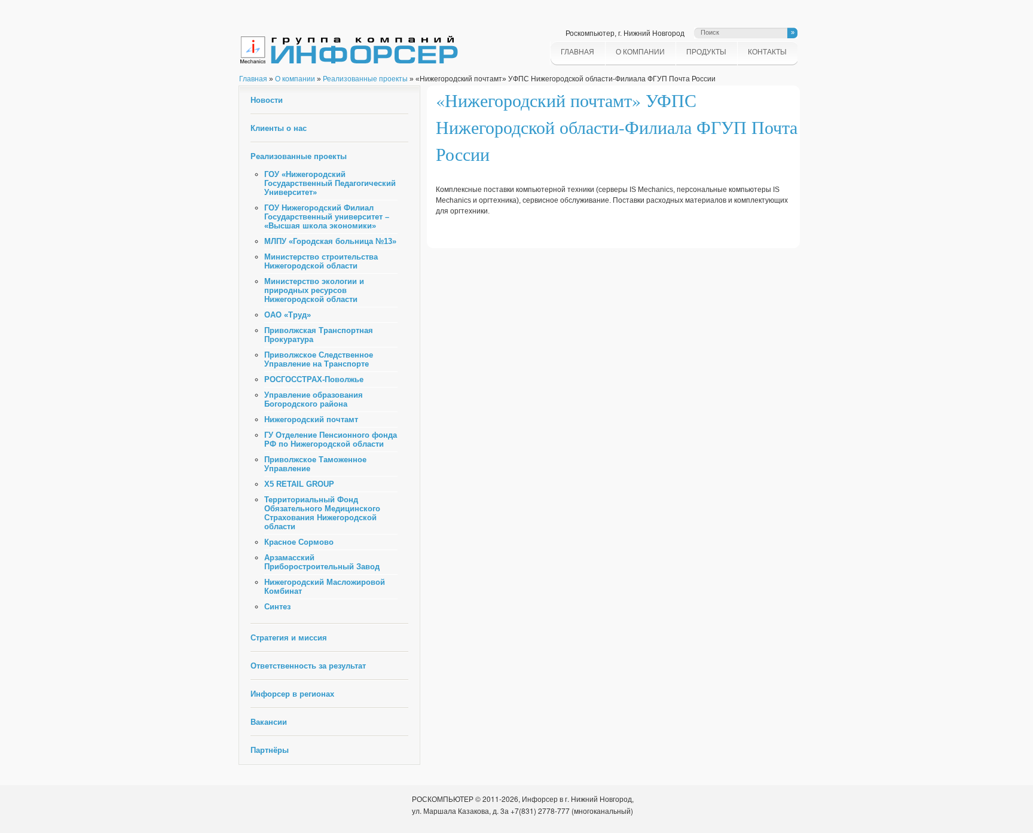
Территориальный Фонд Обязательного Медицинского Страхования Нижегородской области (322, 513)
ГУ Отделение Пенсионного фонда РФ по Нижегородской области (330, 439)
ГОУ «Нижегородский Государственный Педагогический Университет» (330, 183)
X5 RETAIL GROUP (299, 484)
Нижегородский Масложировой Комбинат (324, 587)
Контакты (767, 52)
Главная (577, 52)
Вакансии (268, 722)
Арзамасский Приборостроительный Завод (322, 562)
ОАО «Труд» (287, 314)
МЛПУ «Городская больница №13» (330, 241)
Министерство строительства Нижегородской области (321, 261)
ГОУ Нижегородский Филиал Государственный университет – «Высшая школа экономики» (326, 216)
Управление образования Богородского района (313, 399)
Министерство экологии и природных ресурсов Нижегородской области (314, 290)
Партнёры (269, 750)
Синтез (277, 606)
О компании (640, 52)
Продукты (706, 52)
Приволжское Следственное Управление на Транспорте (318, 359)
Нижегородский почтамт (311, 419)
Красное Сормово (299, 542)
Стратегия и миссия (288, 637)
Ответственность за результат (308, 665)
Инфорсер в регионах (292, 693)
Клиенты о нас (278, 128)
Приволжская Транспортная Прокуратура (318, 335)
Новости (266, 100)
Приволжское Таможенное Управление (315, 464)
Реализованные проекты (365, 79)
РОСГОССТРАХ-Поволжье (313, 379)
